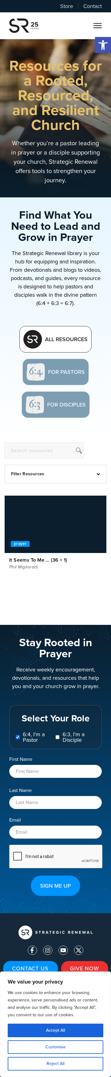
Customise (55, 1047)
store (66, 6)
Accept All (55, 1030)
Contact (92, 6)
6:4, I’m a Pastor (34, 737)
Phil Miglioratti (23, 567)
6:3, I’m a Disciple (73, 737)
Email (16, 820)
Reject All (55, 1063)
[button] (103, 45)
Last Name (20, 790)
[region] (55, 1024)
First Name (20, 759)
